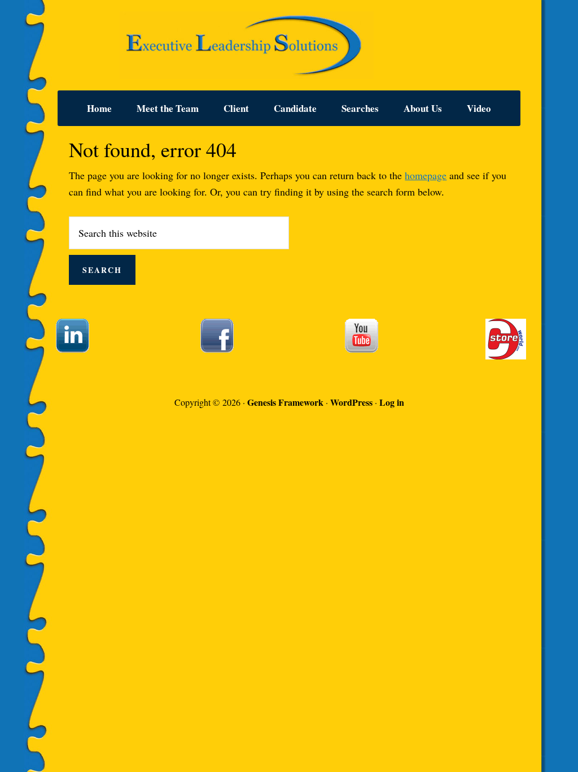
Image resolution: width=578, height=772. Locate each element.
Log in (391, 402)
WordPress (351, 402)
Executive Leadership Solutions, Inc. (289, 45)
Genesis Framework (285, 402)
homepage (425, 175)
